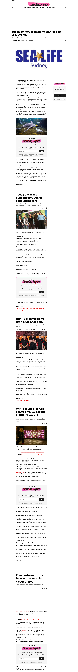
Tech (37, 7)
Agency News (19, 308)
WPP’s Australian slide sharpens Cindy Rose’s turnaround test (32, 452)
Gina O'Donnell (25, 308)
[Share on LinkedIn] (65, 40)
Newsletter (64, 0)
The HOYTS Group (19, 400)
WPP (17, 564)
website (36, 100)
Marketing (33, 7)
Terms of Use (34, 154)
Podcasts (43, 7)
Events (40, 7)
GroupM (31, 564)
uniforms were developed (22, 359)
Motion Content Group (38, 564)
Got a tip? (60, 0)
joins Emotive (23, 630)
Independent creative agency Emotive (23, 611)
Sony (45, 564)
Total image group (27, 400)
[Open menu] (12, 8)
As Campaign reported (20, 472)
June (22, 181)
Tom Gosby (19, 423)
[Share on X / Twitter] (63, 40)
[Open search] (65, 7)
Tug (17, 186)
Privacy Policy (40, 154)
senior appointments (39, 230)
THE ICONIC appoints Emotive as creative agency (30, 617)
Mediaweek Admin (16, 40)
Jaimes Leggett (32, 308)
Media (25, 7)
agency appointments (40, 308)
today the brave (19, 310)
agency (22, 230)
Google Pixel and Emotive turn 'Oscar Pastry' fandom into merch (33, 619)
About (50, 7)
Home (13, 28)
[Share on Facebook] (61, 40)
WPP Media (27, 564)
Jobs (47, 7)
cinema (30, 352)
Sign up (41, 151)
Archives (53, 7)
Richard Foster (21, 564)
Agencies (29, 7)
